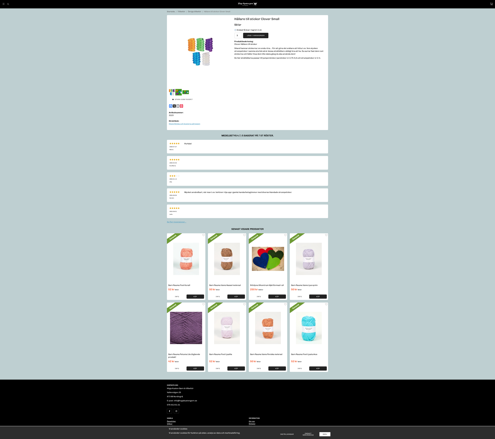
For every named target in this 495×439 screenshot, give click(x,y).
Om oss (252, 421)
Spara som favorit (183, 99)
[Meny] (3, 4)
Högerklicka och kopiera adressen (184, 124)
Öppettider (171, 421)
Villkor (169, 424)
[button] (195, 297)
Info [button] (177, 296)
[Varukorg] (491, 4)
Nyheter (252, 424)
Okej (325, 434)
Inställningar (287, 434)
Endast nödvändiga (308, 434)
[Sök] (8, 4)
